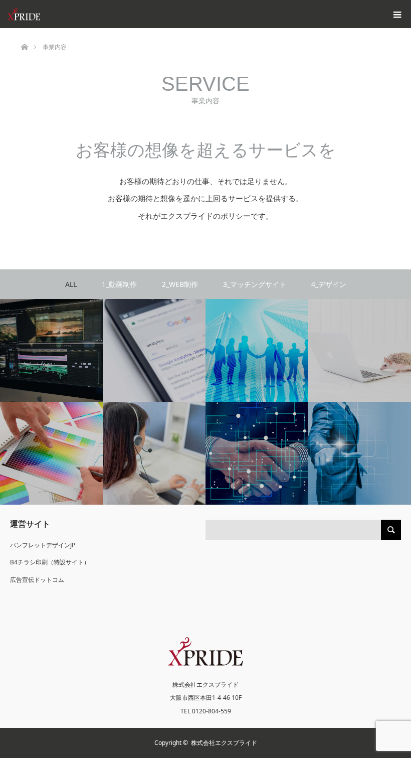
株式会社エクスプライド (224, 742)
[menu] (397, 14)
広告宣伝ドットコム (37, 579)
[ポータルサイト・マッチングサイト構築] (257, 350)
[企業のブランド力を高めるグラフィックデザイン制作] (359, 350)
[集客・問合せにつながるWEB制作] (154, 350)
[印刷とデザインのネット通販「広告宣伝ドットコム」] (154, 453)
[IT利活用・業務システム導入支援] (257, 453)
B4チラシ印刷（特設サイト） (50, 562)
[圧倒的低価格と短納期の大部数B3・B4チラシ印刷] (51, 453)
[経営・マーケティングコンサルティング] (359, 453)
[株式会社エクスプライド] (68, 14)
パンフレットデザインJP (42, 545)
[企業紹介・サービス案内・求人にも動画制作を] (51, 350)
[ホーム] (24, 32)
